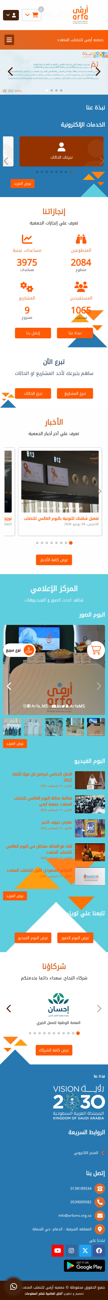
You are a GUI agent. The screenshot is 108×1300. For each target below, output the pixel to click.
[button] (10, 71)
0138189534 (81, 1188)
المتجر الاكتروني (86, 1152)
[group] (54, 670)
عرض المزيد (22, 183)
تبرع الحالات (33, 393)
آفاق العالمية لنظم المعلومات (43, 1293)
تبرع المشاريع (75, 393)
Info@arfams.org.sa (75, 1215)
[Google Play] (84, 1266)
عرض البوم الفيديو (33, 938)
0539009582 (81, 1202)
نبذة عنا (75, 333)
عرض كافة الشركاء (54, 1050)
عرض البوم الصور (75, 938)
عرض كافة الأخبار (54, 560)
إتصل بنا (33, 333)
